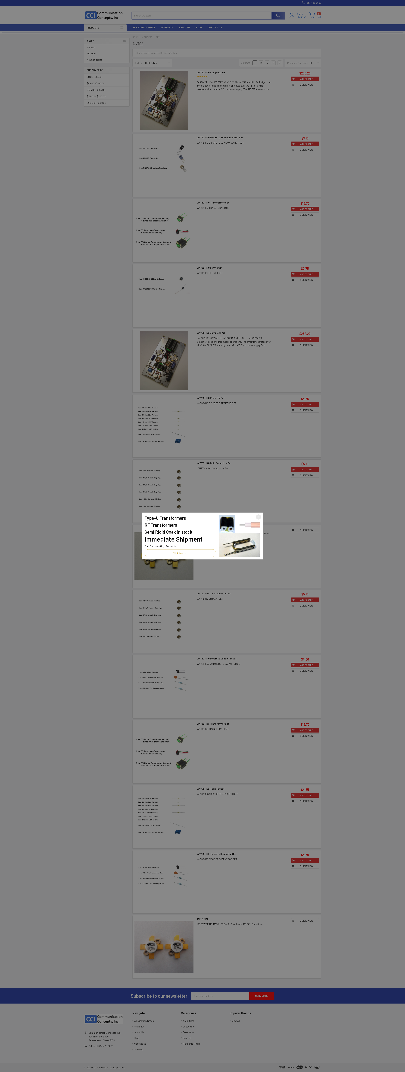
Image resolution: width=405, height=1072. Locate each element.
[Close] (258, 517)
